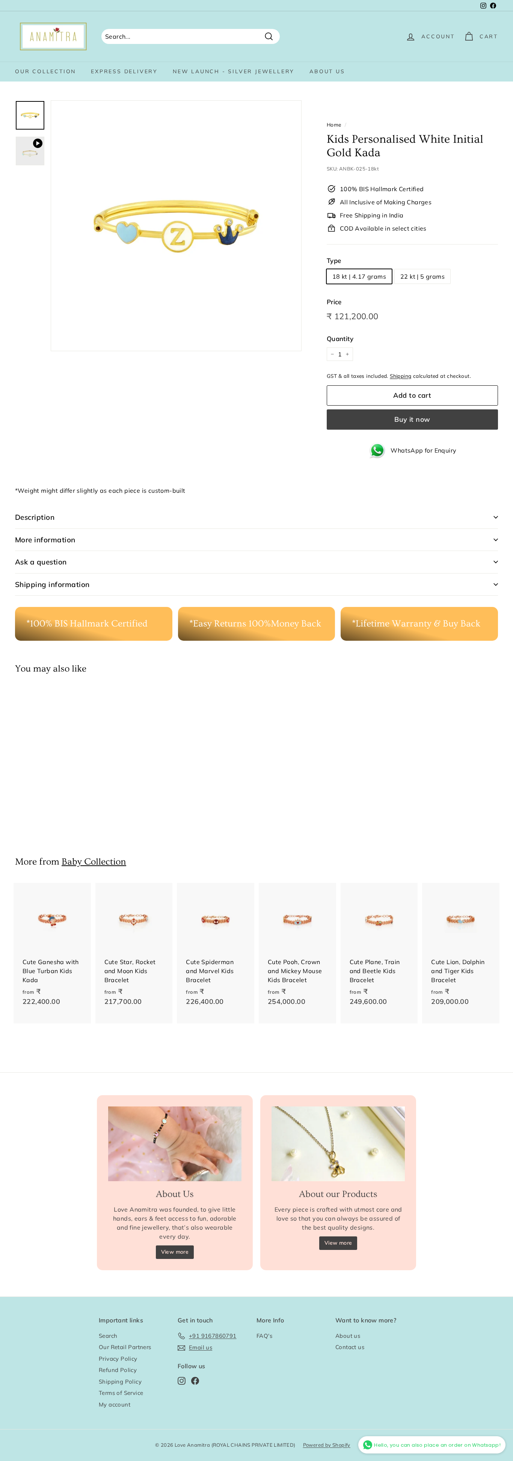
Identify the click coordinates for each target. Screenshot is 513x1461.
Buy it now (412, 419)
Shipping (400, 376)
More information (45, 539)
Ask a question (41, 561)
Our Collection (45, 71)
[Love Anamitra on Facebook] (195, 1380)
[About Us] (174, 1144)
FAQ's (264, 1335)
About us (327, 71)
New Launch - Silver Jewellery (233, 71)
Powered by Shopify (326, 1445)
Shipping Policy (120, 1381)
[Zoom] (176, 226)
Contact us (349, 1347)
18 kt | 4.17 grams (359, 276)
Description (34, 517)
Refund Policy (118, 1369)
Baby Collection (94, 861)
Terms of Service (121, 1392)
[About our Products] (338, 1144)
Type (334, 260)
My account (114, 1404)
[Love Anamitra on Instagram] (182, 1380)
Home (334, 124)
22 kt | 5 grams (422, 276)
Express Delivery (124, 71)
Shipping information (52, 584)
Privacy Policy (118, 1358)
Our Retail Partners (125, 1347)
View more (175, 1251)
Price (334, 302)
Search (108, 1335)
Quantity (340, 339)
